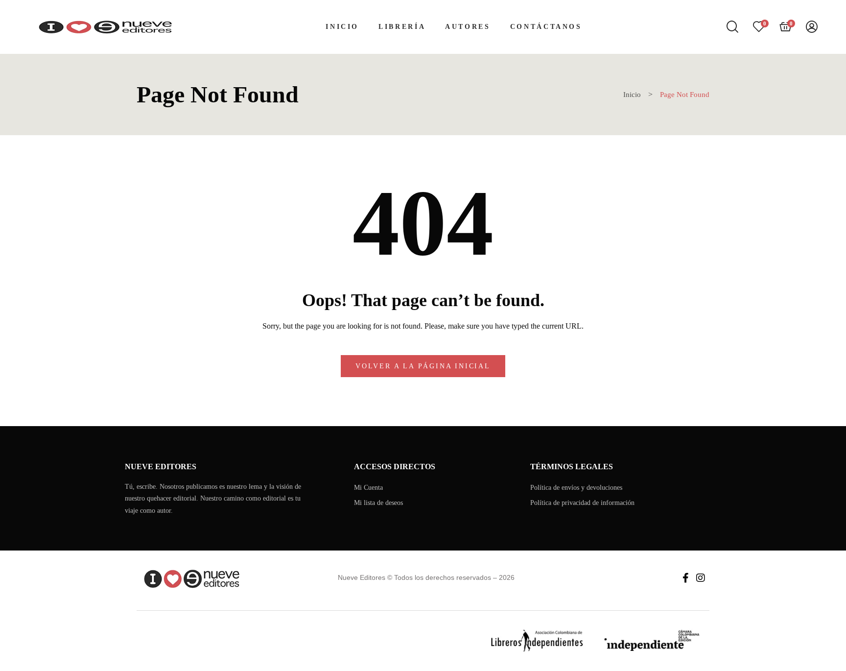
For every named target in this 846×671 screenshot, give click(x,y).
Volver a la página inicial (423, 366)
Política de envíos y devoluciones (576, 487)
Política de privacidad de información (582, 502)
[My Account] (812, 27)
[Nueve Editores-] (104, 27)
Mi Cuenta (368, 487)
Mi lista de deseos (378, 502)
